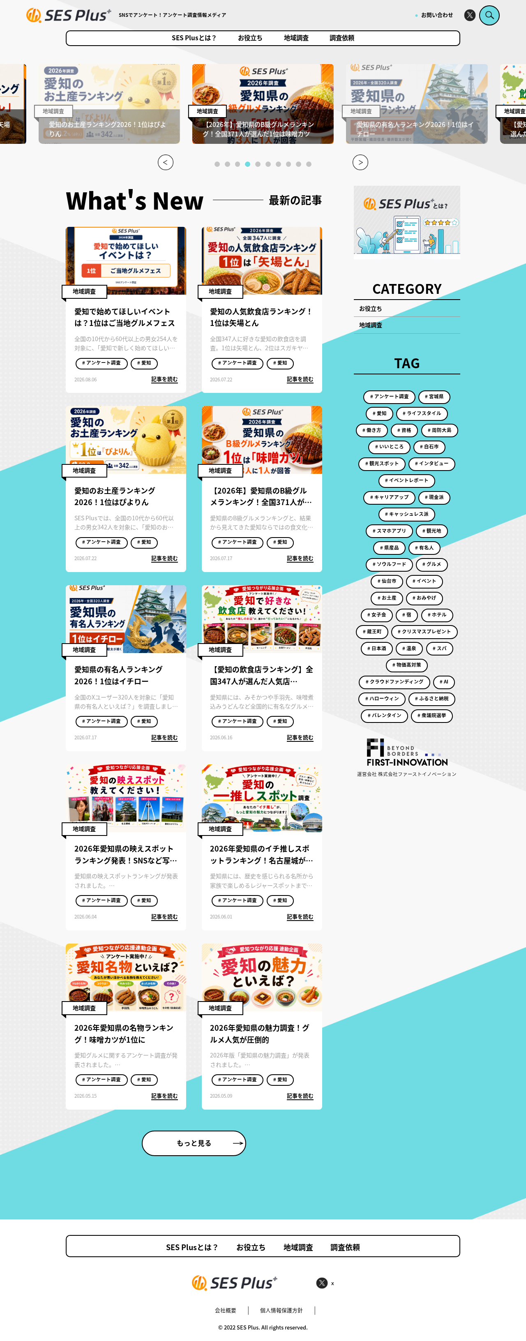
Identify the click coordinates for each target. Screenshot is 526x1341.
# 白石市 (429, 446)
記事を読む (164, 379)
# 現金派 (434, 497)
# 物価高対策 (406, 664)
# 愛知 (144, 362)
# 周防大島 (440, 430)
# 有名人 (424, 547)
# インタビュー (432, 463)
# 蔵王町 (372, 631)
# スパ (440, 648)
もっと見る (194, 1143)
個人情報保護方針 (281, 1310)
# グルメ (431, 564)
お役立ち (250, 38)
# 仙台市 (387, 580)
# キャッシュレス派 (407, 513)
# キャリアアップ (389, 497)
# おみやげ (424, 597)
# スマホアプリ (389, 530)
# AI (444, 681)
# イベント (424, 580)
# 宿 (406, 614)
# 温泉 (409, 648)
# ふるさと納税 (432, 698)
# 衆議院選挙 (432, 715)
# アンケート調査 (101, 362)
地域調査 (296, 38)
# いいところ (389, 446)
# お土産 (387, 597)
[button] (217, 164)
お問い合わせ (437, 14)
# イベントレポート (407, 480)
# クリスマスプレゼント (424, 631)
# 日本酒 (376, 648)
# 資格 (404, 430)
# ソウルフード (389, 564)
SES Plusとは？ (194, 38)
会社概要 (225, 1310)
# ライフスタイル (422, 413)
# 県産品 (389, 547)
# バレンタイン (384, 715)
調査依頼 (342, 38)
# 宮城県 (434, 396)
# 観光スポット (382, 463)
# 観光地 (431, 530)
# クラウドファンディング (395, 681)
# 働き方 (371, 430)
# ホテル (437, 614)
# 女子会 (376, 614)
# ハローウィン (382, 698)
